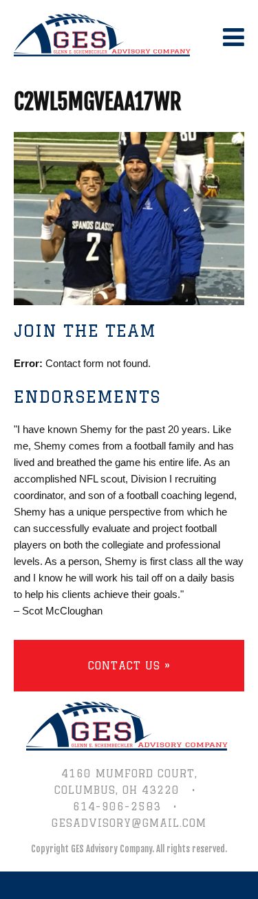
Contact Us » (129, 666)
